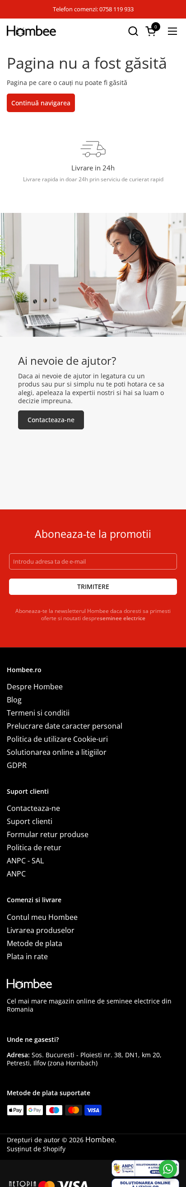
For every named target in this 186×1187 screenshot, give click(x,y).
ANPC (16, 874)
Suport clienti (29, 821)
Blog (14, 700)
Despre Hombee (35, 687)
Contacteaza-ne (33, 808)
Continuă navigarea (40, 103)
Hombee (100, 1140)
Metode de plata (34, 943)
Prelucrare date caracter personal (64, 726)
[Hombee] (31, 31)
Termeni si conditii (38, 713)
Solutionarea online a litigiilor (57, 752)
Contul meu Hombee (42, 917)
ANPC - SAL (25, 861)
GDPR (17, 765)
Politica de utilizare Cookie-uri (57, 739)
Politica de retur (34, 848)
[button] (133, 31)
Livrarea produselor (40, 930)
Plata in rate (27, 956)
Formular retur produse (47, 834)
